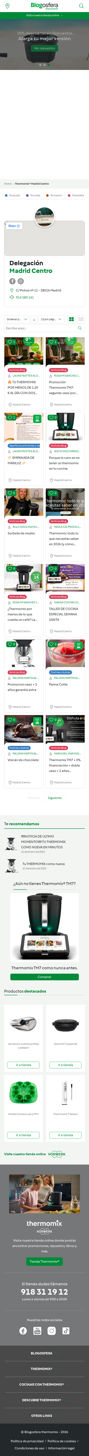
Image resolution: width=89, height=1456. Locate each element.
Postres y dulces (60, 672)
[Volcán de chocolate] (23, 730)
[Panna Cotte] (65, 655)
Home (8, 183)
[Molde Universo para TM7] (23, 1092)
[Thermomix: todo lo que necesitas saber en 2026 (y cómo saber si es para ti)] (65, 503)
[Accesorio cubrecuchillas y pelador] (23, 1022)
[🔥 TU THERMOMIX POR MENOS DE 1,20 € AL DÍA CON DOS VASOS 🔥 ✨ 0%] (23, 352)
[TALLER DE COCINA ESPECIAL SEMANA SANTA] (65, 579)
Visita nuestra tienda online (42, 15)
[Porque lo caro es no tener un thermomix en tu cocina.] (65, 428)
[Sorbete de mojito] (23, 503)
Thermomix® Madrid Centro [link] (32, 183)
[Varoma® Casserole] (65, 1022)
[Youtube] (37, 1331)
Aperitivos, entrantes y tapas (26, 445)
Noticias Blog (17, 370)
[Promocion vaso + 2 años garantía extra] (23, 655)
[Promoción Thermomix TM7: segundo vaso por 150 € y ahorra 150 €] (65, 352)
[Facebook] (23, 1331)
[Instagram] (51, 1331)
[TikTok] (66, 1331)
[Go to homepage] (44, 6)
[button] (81, 6)
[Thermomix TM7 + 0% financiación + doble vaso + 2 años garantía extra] (65, 730)
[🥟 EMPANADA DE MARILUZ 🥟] (23, 428)
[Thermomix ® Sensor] (65, 1092)
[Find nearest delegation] (7, 6)
